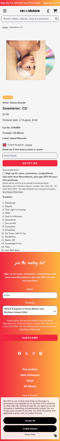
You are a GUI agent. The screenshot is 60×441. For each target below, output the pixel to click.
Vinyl (30, 380)
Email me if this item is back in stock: (23, 149)
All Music (30, 386)
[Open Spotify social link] (40, 353)
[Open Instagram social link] (33, 353)
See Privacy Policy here (13, 192)
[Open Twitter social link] (26, 353)
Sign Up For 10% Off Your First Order (20, 3)
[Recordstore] (30, 10)
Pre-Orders (30, 369)
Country (30, 302)
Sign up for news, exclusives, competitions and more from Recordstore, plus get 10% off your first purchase (30, 176)
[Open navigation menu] (4, 10)
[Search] (56, 19)
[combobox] (30, 19)
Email (30, 289)
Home (5, 27)
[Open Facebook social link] (19, 353)
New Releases (30, 375)
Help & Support (30, 395)
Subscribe (30, 337)
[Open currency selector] (48, 10)
